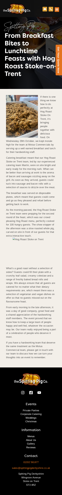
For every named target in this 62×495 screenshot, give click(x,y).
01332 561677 (31, 462)
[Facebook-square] (31, 392)
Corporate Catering (31, 414)
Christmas (31, 421)
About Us (31, 440)
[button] (57, 9)
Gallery (31, 443)
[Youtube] (39, 392)
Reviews (31, 447)
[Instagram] (23, 392)
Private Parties (31, 410)
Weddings (31, 417)
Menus (31, 436)
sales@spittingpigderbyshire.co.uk (31, 468)
